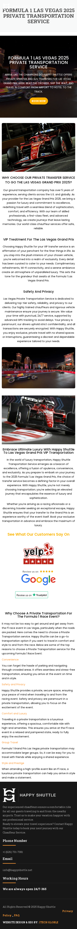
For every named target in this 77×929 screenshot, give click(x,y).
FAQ (17, 915)
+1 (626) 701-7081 (13, 852)
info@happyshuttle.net (17, 870)
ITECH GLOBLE (49, 922)
